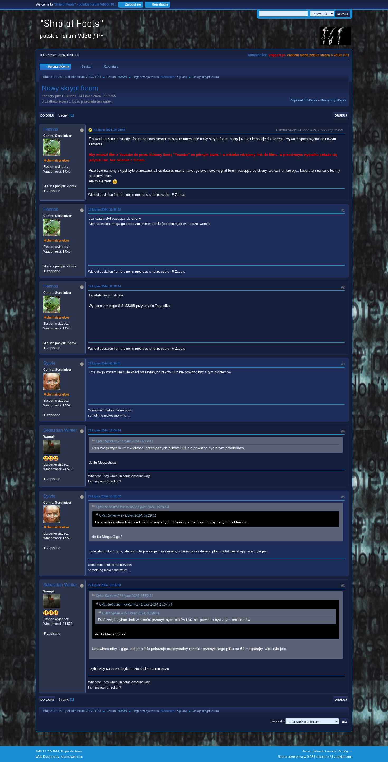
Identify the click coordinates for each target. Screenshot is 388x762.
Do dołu (47, 115)
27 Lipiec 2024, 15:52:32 (104, 496)
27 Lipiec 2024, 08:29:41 (104, 363)
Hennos (50, 129)
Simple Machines (71, 751)
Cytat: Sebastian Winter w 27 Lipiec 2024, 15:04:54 (132, 507)
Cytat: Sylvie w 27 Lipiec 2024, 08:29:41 (124, 441)
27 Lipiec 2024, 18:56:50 (104, 585)
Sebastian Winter (60, 430)
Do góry (47, 699)
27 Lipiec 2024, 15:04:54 (104, 430)
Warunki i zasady (325, 751)
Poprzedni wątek (303, 100)
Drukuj (341, 115)
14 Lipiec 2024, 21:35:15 (104, 209)
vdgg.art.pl (277, 55)
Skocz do (277, 721)
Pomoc (306, 751)
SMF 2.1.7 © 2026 (47, 751)
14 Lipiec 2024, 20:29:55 (108, 129)
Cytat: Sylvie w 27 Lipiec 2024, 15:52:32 (124, 596)
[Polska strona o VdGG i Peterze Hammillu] (45, 181)
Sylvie (181, 77)
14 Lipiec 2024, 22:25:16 (104, 286)
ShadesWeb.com (72, 756)
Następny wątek (333, 100)
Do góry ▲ (345, 751)
